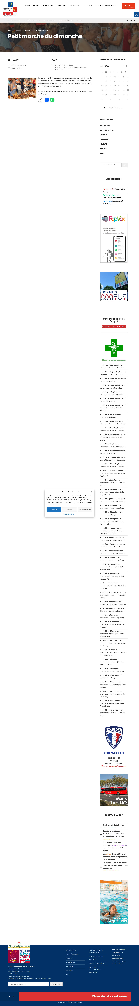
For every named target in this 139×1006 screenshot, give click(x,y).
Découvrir (74, 5)
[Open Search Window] (134, 20)
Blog (102, 153)
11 (106, 86)
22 (123, 90)
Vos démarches (107, 130)
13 (115, 86)
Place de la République (64, 65)
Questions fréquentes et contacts (70, 20)
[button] (136, 14)
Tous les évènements (113, 108)
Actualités (105, 126)
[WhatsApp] (52, 100)
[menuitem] (48, 5)
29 (110, 77)
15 (123, 86)
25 (106, 95)
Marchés (27, 30)
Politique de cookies (68, 514)
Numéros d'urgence (119, 961)
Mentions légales (118, 964)
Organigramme (117, 952)
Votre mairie (48, 5)
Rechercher (56, 984)
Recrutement (117, 955)
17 (102, 90)
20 (115, 90)
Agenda (36, 5)
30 (115, 77)
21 (119, 90)
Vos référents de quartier (32, 20)
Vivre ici (61, 5)
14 (119, 86)
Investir (87, 5)
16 (128, 86)
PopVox (128, 6)
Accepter (54, 509)
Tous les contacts (118, 950)
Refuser (69, 509)
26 (110, 95)
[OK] (124, 165)
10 (102, 86)
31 (119, 77)
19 (110, 90)
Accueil (10, 30)
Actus (27, 5)
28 (106, 77)
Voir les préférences (85, 509)
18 (106, 90)
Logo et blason (117, 958)
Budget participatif (50, 20)
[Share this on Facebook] (47, 100)
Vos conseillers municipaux (12, 20)
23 (128, 90)
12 (110, 86)
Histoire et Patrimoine (105, 5)
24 (102, 95)
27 (102, 77)
